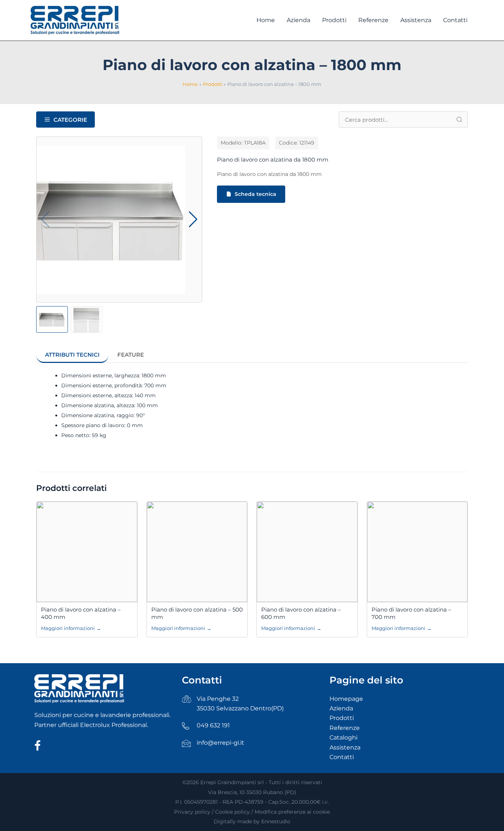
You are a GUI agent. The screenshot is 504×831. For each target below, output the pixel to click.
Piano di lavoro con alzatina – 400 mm (81, 613)
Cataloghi (343, 737)
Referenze (344, 727)
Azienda (341, 708)
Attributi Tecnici (72, 354)
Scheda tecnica (255, 194)
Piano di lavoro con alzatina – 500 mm (197, 613)
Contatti (341, 757)
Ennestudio (275, 821)
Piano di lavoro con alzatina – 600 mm (301, 613)
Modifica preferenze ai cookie (292, 812)
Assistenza (344, 747)
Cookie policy (232, 812)
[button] (193, 219)
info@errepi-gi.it (220, 742)
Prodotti (341, 717)
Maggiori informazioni (71, 628)
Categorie (70, 119)
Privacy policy (192, 812)
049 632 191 (213, 725)
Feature (130, 354)
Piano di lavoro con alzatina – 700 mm (411, 613)
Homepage (346, 698)
